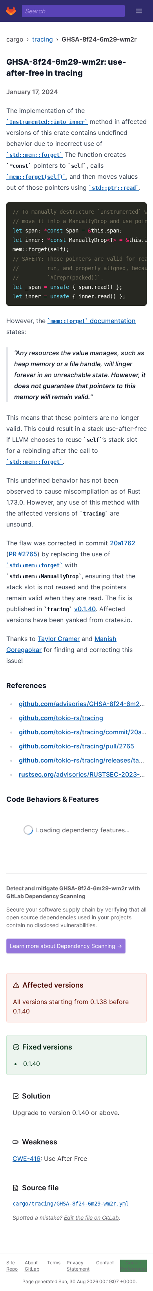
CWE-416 (26, 1158)
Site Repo (12, 1266)
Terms (53, 1263)
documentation (93, 321)
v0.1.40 (85, 609)
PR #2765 (23, 554)
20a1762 (122, 543)
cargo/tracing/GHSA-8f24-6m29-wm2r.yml (71, 1203)
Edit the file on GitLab (91, 1217)
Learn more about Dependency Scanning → (66, 945)
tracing (42, 39)
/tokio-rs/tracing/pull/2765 (76, 746)
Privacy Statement (78, 1266)
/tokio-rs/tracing (61, 718)
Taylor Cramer (59, 639)
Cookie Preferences (133, 1266)
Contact (105, 1263)
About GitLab (32, 1266)
